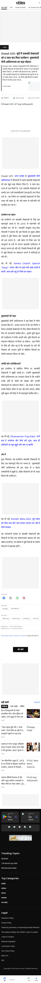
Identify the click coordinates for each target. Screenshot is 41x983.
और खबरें (20, 649)
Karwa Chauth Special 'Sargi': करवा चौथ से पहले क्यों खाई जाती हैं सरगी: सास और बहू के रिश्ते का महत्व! (20, 267)
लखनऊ (5, 47)
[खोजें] (39, 2)
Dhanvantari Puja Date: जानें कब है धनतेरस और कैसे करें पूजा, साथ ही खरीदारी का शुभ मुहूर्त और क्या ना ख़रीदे (20, 440)
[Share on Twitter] (10, 598)
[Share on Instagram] (24, 598)
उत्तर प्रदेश (20, 176)
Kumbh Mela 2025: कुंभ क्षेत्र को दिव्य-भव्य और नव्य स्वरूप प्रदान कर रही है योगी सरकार (20, 523)
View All (37, 702)
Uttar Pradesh (14, 636)
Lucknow (23, 636)
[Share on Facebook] (3, 598)
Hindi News (4, 636)
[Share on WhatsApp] (17, 598)
